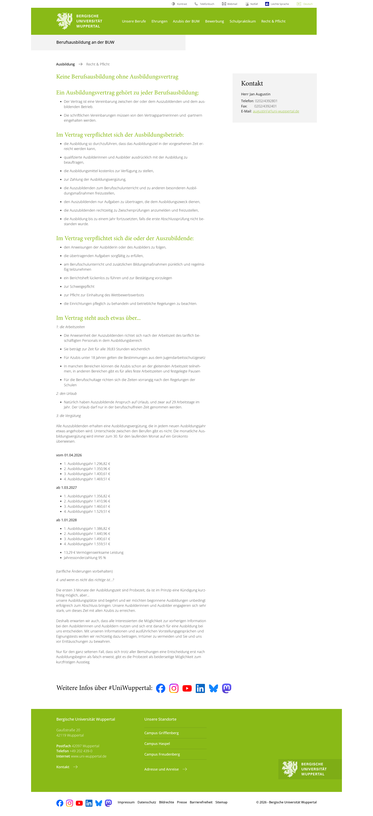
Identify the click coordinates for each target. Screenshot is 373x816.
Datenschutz (147, 802)
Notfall (254, 4)
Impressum (126, 802)
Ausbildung (66, 64)
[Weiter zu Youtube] (187, 688)
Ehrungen (159, 21)
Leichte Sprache (280, 4)
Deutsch (308, 4)
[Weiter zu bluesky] (213, 688)
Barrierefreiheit (201, 802)
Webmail (232, 4)
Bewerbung (214, 21)
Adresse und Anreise (162, 769)
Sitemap (221, 802)
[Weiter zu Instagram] (174, 688)
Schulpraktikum (243, 21)
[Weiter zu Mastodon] (226, 688)
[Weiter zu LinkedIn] (200, 688)
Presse (182, 802)
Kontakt (63, 767)
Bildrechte (166, 802)
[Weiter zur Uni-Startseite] (87, 21)
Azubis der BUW (186, 21)
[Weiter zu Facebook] (160, 688)
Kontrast (182, 4)
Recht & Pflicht (273, 21)
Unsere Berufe (134, 21)
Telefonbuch (207, 4)
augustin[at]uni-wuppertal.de (276, 111)
